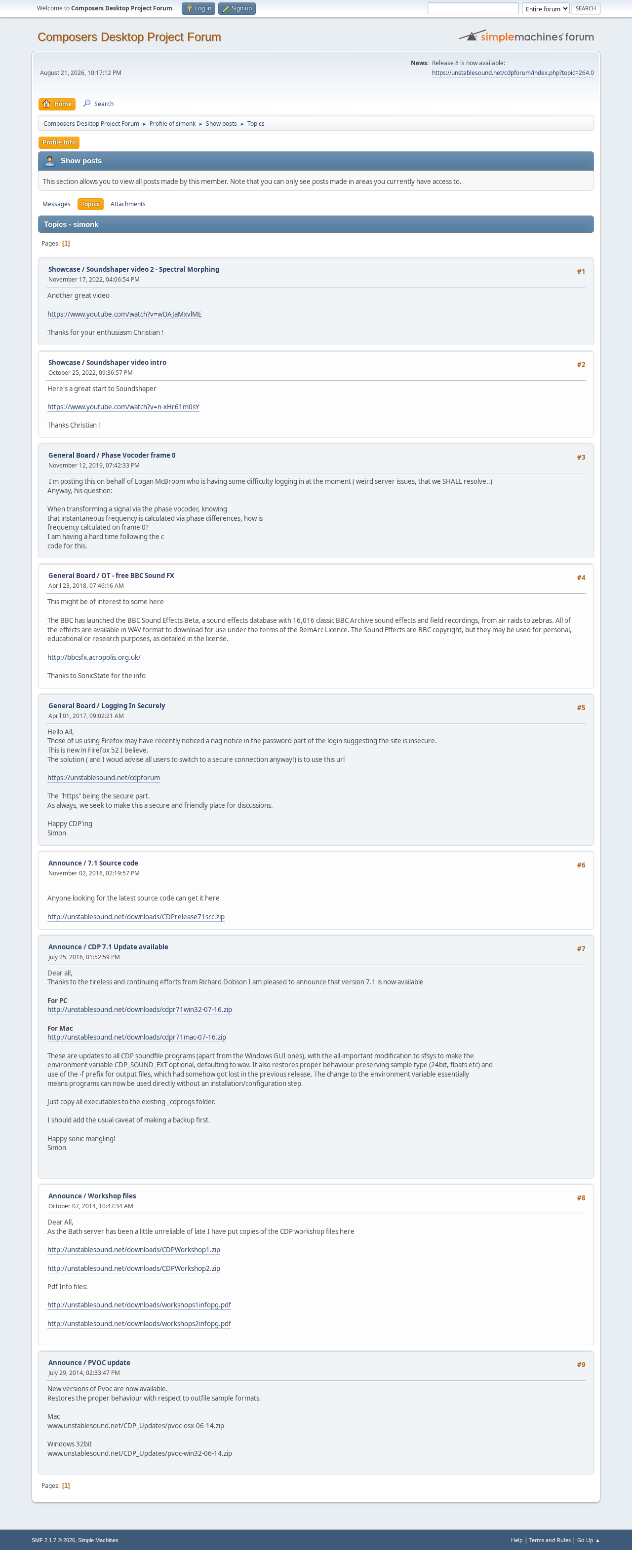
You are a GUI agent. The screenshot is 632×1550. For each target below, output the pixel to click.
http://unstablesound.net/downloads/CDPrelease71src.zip (136, 916)
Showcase (64, 269)
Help (517, 1540)
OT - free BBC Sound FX (137, 575)
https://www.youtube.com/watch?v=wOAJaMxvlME (124, 314)
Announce (65, 863)
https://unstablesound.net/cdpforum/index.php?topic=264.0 (513, 73)
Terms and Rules (550, 1540)
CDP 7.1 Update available (128, 946)
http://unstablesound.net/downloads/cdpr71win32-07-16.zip (139, 1009)
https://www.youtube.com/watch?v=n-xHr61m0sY (123, 406)
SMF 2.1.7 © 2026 (53, 1540)
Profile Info (59, 142)
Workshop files (112, 1195)
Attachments (128, 204)
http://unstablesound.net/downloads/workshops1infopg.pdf (139, 1304)
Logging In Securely (133, 705)
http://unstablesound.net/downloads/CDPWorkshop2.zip (133, 1268)
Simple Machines (98, 1540)
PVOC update (109, 1362)
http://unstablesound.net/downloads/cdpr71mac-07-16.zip (136, 1037)
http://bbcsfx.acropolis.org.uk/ (94, 657)
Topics (90, 204)
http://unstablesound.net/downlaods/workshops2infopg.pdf (139, 1323)
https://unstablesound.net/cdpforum (103, 777)
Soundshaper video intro (126, 362)
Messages (56, 204)
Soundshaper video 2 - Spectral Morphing (152, 269)
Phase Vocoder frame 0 (138, 455)
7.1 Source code (113, 863)
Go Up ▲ (588, 1540)
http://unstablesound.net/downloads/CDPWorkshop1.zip (133, 1249)
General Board (71, 455)
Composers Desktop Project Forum (129, 36)
